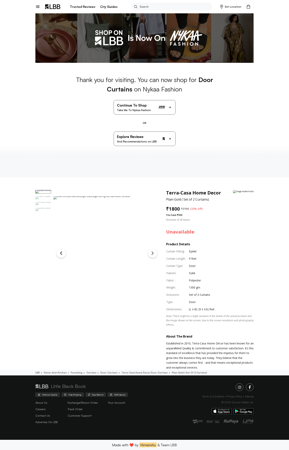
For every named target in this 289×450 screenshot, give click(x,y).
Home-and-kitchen (55, 372)
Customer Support (80, 415)
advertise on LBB (46, 422)
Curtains (91, 372)
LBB (37, 372)
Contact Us (42, 415)
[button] (231, 7)
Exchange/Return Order (83, 402)
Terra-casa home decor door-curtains (144, 372)
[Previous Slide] (61, 253)
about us (41, 402)
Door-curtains (108, 372)
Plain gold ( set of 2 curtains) (189, 372)
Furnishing (76, 372)
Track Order (75, 409)
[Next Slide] (152, 253)
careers (40, 409)
